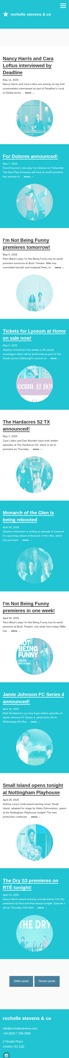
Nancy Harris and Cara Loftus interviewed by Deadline (28, 65)
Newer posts (47, 981)
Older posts (21, 981)
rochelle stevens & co (30, 14)
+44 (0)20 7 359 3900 (17, 1033)
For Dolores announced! (30, 156)
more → (30, 92)
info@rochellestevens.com (20, 1028)
